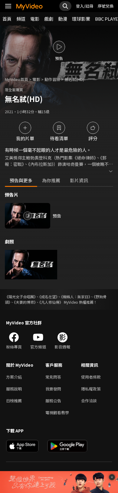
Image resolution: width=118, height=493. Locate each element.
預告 (57, 216)
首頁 (6, 19)
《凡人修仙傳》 (51, 302)
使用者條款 (91, 377)
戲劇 (48, 19)
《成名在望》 (48, 296)
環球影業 (81, 19)
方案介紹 (14, 377)
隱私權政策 (91, 389)
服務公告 (53, 401)
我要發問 (53, 389)
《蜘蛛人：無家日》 (75, 296)
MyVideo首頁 (16, 79)
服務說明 (14, 389)
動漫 (62, 19)
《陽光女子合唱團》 (20, 296)
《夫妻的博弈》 (25, 302)
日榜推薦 (14, 401)
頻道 (20, 19)
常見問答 (53, 377)
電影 (34, 19)
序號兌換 (105, 6)
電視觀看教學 (57, 412)
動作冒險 (52, 79)
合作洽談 (89, 401)
